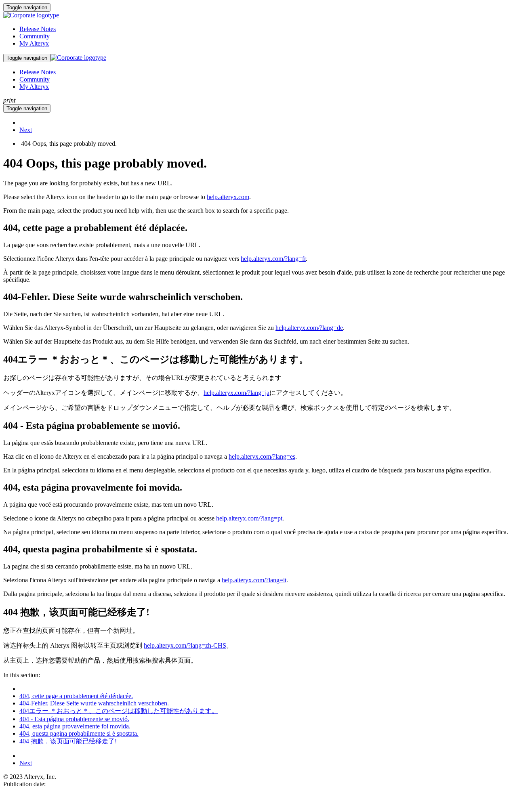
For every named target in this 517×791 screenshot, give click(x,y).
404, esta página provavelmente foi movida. (74, 726)
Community (34, 36)
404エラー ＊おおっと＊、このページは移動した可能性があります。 (118, 710)
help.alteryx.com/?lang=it (254, 580)
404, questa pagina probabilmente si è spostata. (79, 733)
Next (25, 129)
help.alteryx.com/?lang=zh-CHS (185, 645)
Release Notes (37, 28)
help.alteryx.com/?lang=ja (236, 392)
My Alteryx (34, 43)
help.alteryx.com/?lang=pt (249, 518)
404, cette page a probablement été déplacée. (76, 695)
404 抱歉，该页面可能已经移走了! (68, 741)
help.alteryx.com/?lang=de (309, 327)
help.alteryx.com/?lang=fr (273, 258)
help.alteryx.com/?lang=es (262, 456)
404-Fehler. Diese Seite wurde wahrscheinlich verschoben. (94, 703)
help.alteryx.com (228, 196)
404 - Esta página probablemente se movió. (74, 718)
